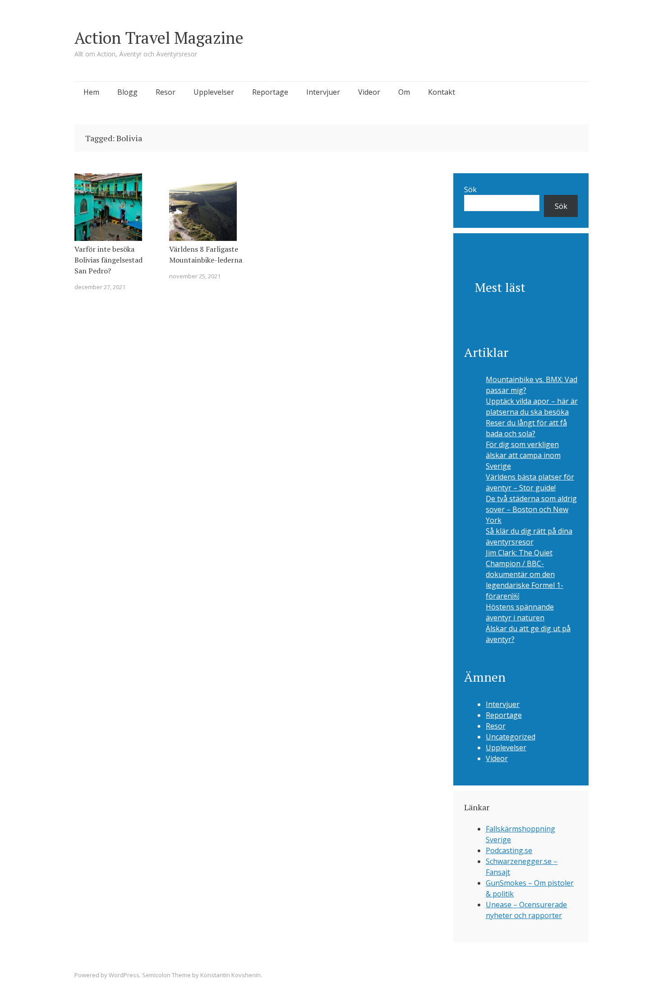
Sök (470, 189)
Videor (369, 92)
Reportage (270, 92)
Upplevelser (213, 92)
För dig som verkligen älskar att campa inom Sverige (523, 455)
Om (404, 92)
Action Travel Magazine (159, 37)
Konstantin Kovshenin (230, 975)
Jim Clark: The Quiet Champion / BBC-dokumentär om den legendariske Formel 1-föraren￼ (524, 574)
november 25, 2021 (195, 276)
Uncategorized (510, 737)
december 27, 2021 (99, 287)
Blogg (127, 92)
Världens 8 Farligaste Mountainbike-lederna (205, 254)
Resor (165, 92)
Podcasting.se (509, 850)
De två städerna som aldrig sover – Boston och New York (531, 509)
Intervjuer (323, 92)
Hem (91, 92)
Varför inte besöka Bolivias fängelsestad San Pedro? (108, 260)
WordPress (124, 975)
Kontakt (441, 92)
